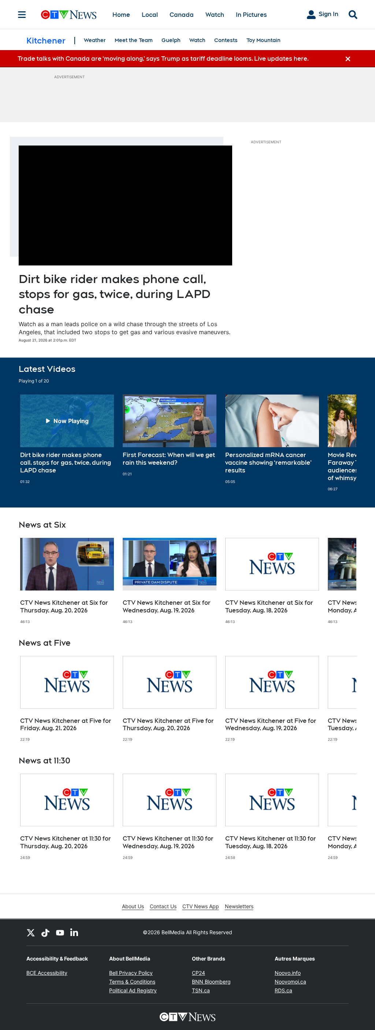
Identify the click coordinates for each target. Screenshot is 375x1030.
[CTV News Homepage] (68, 14)
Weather (95, 40)
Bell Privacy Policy (131, 973)
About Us (133, 906)
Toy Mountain (263, 40)
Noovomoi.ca (290, 981)
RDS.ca (283, 990)
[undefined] (67, 439)
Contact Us (163, 906)
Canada (182, 14)
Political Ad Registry (133, 990)
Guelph (171, 40)
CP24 (198, 973)
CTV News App (200, 906)
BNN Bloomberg (211, 981)
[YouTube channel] (60, 932)
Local (150, 14)
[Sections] (22, 14)
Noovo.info (288, 973)
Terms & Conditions (132, 981)
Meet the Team (134, 40)
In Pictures (251, 14)
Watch (214, 14)
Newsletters (239, 906)
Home (121, 14)
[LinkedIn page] (74, 932)
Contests (226, 40)
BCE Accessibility (46, 973)
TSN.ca (201, 990)
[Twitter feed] (30, 932)
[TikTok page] (45, 932)
